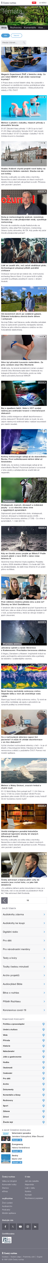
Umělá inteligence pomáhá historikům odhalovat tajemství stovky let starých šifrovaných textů (19, 834)
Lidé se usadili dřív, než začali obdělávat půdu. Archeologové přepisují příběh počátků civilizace (24, 268)
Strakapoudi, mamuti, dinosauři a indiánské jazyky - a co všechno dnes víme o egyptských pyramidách (22, 507)
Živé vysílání (7, 1203)
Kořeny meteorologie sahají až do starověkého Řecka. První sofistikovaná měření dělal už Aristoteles (23, 459)
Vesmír (16, 35)
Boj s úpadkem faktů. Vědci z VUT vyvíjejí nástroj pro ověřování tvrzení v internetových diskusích (23, 410)
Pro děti (7, 940)
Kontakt (28, 1195)
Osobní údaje (16, 1257)
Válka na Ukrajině (9, 1181)
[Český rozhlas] (8, 2)
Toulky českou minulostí (16, 966)
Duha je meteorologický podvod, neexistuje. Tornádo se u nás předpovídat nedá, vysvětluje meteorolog (24, 219)
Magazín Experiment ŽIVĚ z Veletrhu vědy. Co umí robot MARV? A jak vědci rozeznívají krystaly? (23, 76)
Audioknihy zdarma (13, 914)
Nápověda (29, 1184)
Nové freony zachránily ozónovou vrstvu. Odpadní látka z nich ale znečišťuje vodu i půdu (21, 693)
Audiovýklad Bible (12, 984)
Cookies (5, 1257)
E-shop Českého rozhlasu (16, 1130)
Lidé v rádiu (30, 1188)
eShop (5, 1191)
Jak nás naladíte (32, 1181)
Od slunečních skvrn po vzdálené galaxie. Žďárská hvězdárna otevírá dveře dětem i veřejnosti (21, 316)
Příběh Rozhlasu (12, 1001)
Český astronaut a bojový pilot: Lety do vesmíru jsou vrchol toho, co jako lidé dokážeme (20, 882)
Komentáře (30, 27)
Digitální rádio (10, 931)
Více (41, 27)
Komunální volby (9, 1184)
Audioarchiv (7, 1206)
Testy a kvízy (10, 958)
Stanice (5, 1188)
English (39, 1257)
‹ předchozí (4, 900)
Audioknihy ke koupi (14, 923)
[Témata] (24, 15)
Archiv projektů (11, 975)
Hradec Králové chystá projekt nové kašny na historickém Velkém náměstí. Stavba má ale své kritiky (23, 171)
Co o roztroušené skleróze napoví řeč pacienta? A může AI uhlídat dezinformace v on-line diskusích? (21, 739)
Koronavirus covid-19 (14, 1010)
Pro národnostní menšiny (16, 949)
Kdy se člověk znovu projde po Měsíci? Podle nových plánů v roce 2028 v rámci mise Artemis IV (23, 556)
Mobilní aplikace (9, 1213)
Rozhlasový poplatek (34, 1198)
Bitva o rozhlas (11, 992)
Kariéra (28, 1191)
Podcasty (6, 1210)
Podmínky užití (29, 1257)
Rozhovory (16, 27)
